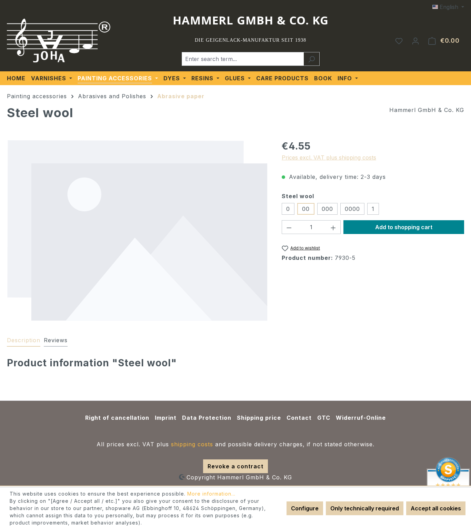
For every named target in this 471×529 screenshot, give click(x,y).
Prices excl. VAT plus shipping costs (329, 157)
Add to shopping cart (403, 227)
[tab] (23, 340)
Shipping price (259, 417)
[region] (137, 230)
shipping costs (192, 444)
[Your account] (415, 41)
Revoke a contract (235, 466)
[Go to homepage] (58, 41)
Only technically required (364, 508)
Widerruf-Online (361, 417)
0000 (352, 208)
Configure (305, 508)
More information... (211, 494)
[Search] (311, 59)
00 (306, 208)
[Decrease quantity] (289, 227)
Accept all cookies (436, 508)
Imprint (166, 417)
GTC (323, 417)
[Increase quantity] (333, 227)
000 (327, 208)
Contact (299, 417)
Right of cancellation (117, 417)
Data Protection (206, 417)
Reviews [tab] (56, 340)
